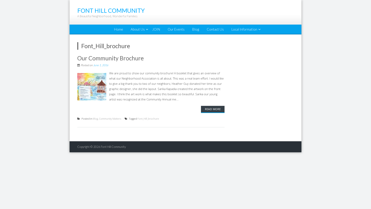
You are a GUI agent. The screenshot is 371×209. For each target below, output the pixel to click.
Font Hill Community (113, 146)
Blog (195, 29)
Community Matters (110, 118)
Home (118, 29)
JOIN (156, 29)
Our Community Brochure (110, 58)
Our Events (176, 29)
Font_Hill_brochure (148, 118)
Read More (213, 109)
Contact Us (215, 29)
